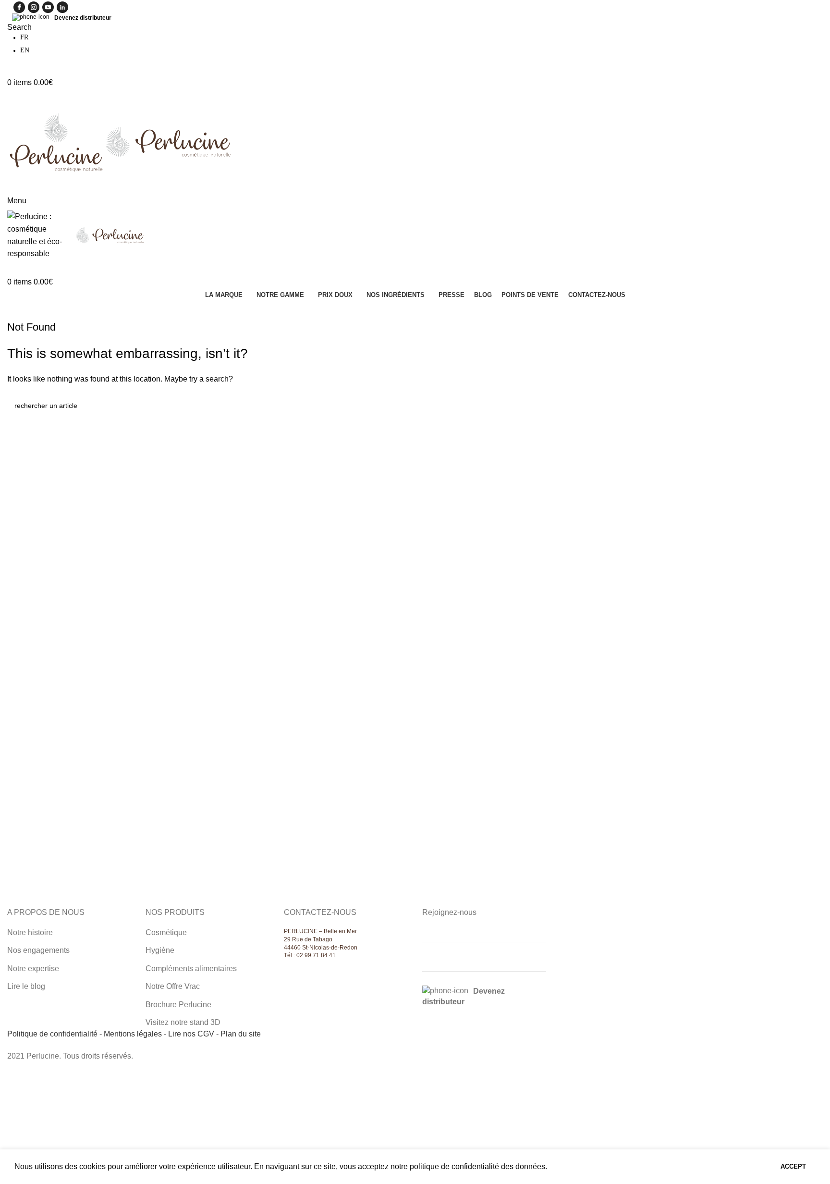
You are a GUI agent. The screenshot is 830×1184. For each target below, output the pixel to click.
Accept (793, 1166)
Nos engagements (38, 950)
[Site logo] (56, 141)
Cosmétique (166, 932)
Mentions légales (133, 1034)
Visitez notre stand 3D (183, 1022)
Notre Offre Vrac (173, 986)
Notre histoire (30, 932)
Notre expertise (33, 968)
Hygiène (160, 950)
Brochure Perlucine (178, 1004)
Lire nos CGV (191, 1034)
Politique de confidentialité (52, 1034)
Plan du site (240, 1034)
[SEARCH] (812, 406)
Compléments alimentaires (191, 968)
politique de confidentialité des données (477, 1166)
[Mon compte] (10, 70)
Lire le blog (26, 986)
